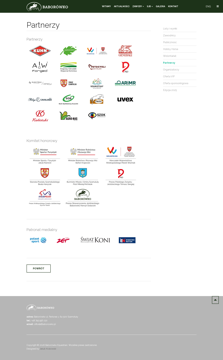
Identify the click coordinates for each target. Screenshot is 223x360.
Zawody (137, 6)
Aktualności (121, 6)
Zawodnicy (169, 35)
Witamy (106, 6)
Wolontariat (169, 56)
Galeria (160, 6)
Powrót (38, 268)
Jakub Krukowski (48, 349)
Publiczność (170, 42)
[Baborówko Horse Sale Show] (47, 6)
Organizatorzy (171, 69)
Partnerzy (169, 62)
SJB (149, 6)
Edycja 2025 (170, 90)
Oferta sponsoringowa (175, 83)
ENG (208, 6)
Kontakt (173, 6)
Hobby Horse (170, 49)
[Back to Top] (215, 300)
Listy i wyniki (170, 28)
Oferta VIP (169, 76)
